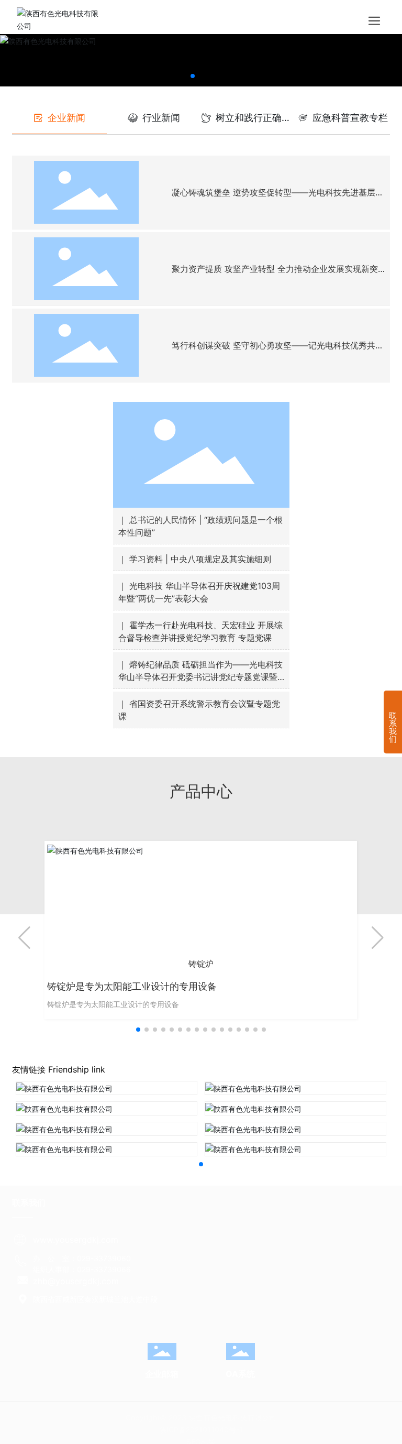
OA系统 (240, 1374)
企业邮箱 (161, 1374)
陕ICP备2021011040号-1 (201, 1429)
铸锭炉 (201, 963)
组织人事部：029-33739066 (82, 1269)
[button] (193, 76)
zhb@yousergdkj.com (76, 1281)
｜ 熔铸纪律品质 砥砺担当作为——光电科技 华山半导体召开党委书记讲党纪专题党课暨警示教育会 (200, 677)
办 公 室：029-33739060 (82, 1258)
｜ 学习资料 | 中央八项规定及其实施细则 (194, 559)
